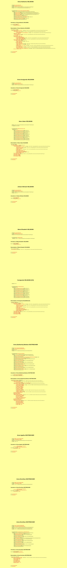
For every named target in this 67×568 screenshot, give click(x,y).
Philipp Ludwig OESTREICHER (18, 438)
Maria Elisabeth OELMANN (19, 132)
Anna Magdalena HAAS (19, 540)
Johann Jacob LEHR (19, 41)
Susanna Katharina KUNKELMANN (20, 38)
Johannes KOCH (18, 12)
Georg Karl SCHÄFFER (19, 396)
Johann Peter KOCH (18, 13)
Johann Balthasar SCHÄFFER (20, 363)
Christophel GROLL (16, 153)
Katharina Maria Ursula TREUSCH (21, 45)
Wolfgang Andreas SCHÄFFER (20, 395)
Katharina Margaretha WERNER (18, 394)
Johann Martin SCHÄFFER (19, 367)
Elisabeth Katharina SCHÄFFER (20, 358)
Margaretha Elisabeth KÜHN (20, 403)
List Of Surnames (14, 51)
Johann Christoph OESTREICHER (18, 374)
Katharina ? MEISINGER (17, 33)
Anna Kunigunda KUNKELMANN (20, 37)
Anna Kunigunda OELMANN (20, 138)
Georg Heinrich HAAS (19, 542)
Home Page (13, 52)
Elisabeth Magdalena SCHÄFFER (20, 365)
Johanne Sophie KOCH (19, 42)
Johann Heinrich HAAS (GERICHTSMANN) (23, 531)
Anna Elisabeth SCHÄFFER (19, 387)
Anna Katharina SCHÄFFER (19, 389)
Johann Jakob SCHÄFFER (20, 353)
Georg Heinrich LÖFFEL (19, 382)
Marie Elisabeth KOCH (19, 40)
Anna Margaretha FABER (17, 383)
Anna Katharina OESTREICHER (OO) (20, 348)
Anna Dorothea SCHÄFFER (19, 355)
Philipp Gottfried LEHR (20, 47)
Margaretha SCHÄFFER (19, 362)
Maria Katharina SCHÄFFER (20, 385)
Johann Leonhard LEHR (20, 43)
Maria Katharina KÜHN (19, 401)
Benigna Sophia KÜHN (19, 404)
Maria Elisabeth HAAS (19, 534)
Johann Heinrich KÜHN (17, 400)
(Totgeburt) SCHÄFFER (19, 386)
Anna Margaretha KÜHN (19, 402)
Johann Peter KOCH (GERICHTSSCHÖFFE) (23, 10)
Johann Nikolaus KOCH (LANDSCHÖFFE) (21, 16)
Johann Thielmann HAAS (19, 536)
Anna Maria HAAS (18, 545)
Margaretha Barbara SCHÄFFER (20, 391)
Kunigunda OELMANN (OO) (17, 25)
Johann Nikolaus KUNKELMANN (18, 36)
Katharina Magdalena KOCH (19, 18)
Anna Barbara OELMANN (19, 133)
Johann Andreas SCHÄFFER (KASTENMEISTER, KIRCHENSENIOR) (25, 357)
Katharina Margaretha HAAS (20, 533)
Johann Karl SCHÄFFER (19, 390)
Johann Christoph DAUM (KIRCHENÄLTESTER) (23, 48)
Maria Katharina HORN (17, 31)
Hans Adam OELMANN (17, 5)
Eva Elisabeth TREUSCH (20, 46)
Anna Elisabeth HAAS (19, 538)
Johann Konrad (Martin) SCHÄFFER (21, 397)
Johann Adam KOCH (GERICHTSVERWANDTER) (22, 32)
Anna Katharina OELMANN (19, 130)
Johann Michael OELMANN (19, 135)
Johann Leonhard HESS (20, 44)
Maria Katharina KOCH (19, 15)
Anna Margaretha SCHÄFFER (20, 384)
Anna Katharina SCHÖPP (18, 439)
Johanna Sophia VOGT (17, 34)
